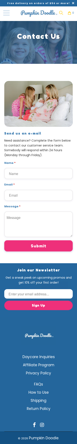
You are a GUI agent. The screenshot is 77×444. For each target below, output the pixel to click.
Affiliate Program (38, 365)
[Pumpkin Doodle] (38, 12)
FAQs (38, 384)
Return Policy (38, 408)
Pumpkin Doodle (44, 438)
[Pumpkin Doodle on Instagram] (42, 425)
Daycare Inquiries (38, 356)
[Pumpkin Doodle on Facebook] (34, 425)
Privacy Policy (38, 373)
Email (9, 184)
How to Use (38, 392)
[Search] (61, 13)
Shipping (38, 400)
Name (10, 163)
